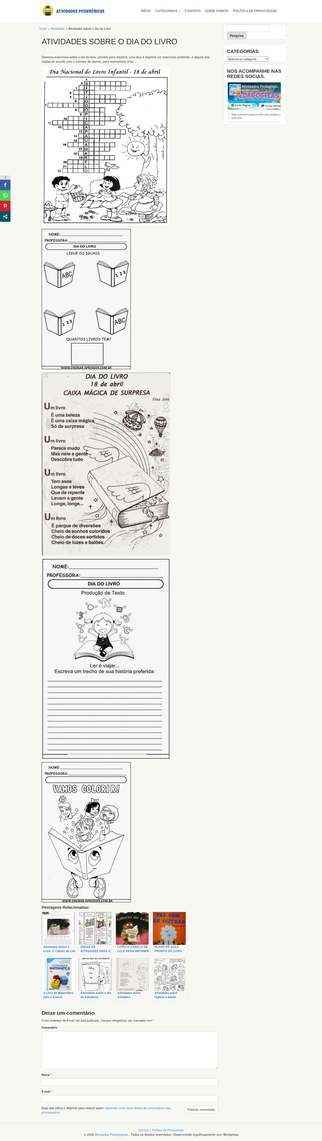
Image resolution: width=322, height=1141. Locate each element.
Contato (193, 11)
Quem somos (216, 11)
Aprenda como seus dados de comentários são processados (106, 1110)
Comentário (49, 1027)
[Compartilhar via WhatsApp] (5, 195)
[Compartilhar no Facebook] (5, 185)
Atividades (57, 28)
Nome (46, 1075)
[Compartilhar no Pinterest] (5, 206)
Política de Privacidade (255, 11)
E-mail (47, 1091)
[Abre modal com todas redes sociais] (5, 216)
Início (146, 11)
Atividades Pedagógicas (111, 1134)
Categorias (166, 11)
